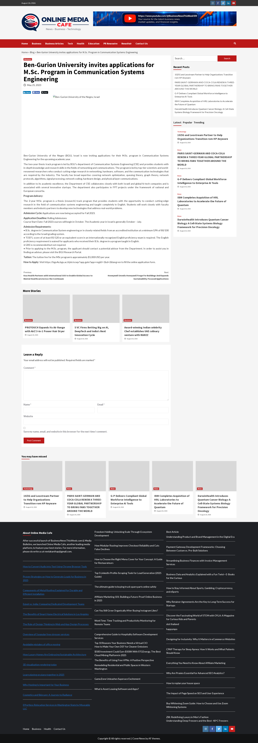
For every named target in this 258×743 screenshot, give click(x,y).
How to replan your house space (183, 683)
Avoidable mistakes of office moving (41, 644)
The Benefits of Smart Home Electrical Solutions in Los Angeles (56, 614)
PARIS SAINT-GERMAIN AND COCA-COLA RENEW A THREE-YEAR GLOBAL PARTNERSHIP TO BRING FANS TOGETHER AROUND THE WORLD (205, 85)
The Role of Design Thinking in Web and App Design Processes (56, 624)
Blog (32, 52)
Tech (70, 43)
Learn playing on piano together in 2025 (43, 674)
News (179, 150)
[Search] (234, 43)
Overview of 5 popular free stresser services (46, 634)
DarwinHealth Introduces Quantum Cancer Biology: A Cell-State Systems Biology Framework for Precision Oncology (204, 110)
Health (80, 43)
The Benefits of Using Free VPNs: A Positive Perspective (124, 660)
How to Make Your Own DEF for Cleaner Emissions (121, 646)
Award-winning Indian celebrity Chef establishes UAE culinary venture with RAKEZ (143, 331)
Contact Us (142, 43)
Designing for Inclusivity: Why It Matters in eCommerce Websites (200, 639)
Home (25, 43)
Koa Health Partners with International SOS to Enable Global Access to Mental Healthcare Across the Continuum (58, 275)
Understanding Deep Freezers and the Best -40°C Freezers (197, 720)
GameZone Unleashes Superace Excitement (117, 678)
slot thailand (172, 624)
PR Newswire (110, 43)
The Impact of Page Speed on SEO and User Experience (195, 693)
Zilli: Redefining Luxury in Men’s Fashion (187, 717)
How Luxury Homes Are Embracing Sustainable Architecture (54, 654)
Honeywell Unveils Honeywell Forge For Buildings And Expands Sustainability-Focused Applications (138, 275)
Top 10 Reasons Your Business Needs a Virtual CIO (120, 642)
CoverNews (138, 738)
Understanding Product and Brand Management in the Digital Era (200, 536)
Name (27, 404)
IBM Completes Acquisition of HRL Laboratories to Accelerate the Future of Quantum (204, 103)
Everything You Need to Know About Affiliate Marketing (195, 662)
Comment (29, 367)
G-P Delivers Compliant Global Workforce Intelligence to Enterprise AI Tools (201, 95)
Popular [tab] (187, 122)
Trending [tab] (199, 122)
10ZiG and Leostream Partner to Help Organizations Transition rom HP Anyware (204, 76)
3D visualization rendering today (40, 664)
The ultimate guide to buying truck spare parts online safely (125, 586)
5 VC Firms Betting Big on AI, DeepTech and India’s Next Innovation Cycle (92, 331)
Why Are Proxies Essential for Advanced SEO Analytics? (195, 673)
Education (93, 43)
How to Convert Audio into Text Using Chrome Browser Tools (55, 566)
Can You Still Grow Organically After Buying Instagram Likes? (126, 610)
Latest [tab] (177, 122)
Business (36, 43)
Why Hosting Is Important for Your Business (46, 684)
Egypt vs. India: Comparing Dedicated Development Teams (53, 604)
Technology (181, 132)
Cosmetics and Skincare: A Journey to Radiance (47, 694)
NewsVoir (126, 43)
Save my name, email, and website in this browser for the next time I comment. (65, 431)
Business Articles (54, 43)
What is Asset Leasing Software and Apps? (116, 688)
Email (101, 404)
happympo (171, 629)
